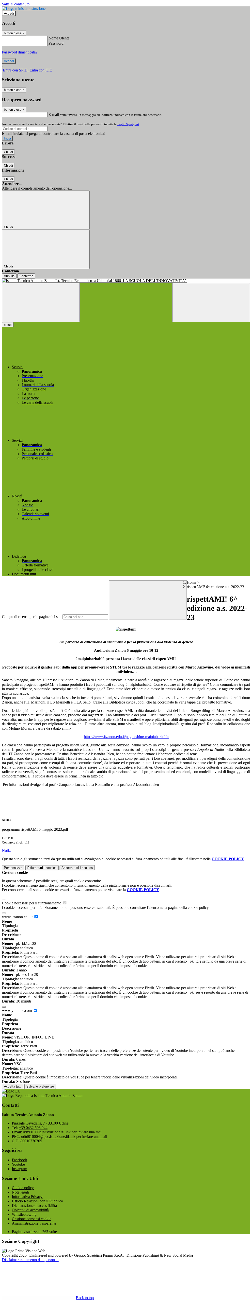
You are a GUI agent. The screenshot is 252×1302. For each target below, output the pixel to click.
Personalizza (13, 868)
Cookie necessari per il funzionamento (32, 903)
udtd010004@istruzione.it (62, 1132)
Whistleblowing (24, 1214)
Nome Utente (58, 38)
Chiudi (8, 152)
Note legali (20, 1192)
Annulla (9, 276)
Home (191, 582)
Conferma (26, 276)
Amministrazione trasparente (34, 1223)
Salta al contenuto (16, 4)
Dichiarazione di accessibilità (34, 1205)
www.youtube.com (17, 1010)
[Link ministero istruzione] (24, 8)
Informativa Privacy (27, 1197)
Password (55, 43)
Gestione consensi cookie (31, 1219)
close (8, 325)
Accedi (9, 13)
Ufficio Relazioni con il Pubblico (37, 1201)
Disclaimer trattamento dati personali (30, 1260)
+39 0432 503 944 (33, 1128)
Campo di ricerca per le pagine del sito (32, 617)
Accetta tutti (77, 868)
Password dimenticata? (19, 52)
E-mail (53, 114)
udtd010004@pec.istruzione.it (64, 1136)
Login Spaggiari (128, 124)
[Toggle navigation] (41, 302)
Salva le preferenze (40, 1086)
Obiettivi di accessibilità (30, 1210)
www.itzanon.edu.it (17, 917)
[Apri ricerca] (211, 302)
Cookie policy (23, 1188)
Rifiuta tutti (42, 868)
